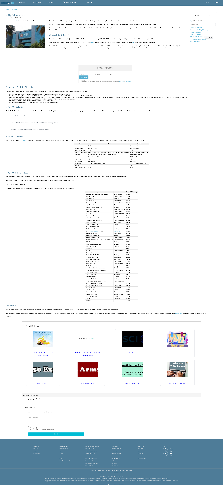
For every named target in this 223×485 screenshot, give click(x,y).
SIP (60, 451)
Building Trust (141, 446)
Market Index (177, 353)
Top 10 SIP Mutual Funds (91, 451)
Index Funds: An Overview (177, 383)
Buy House (114, 460)
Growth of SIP (115, 451)
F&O (133, 42)
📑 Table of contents (196, 21)
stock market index (12, 21)
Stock (12, 9)
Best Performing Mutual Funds (92, 446)
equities (78, 21)
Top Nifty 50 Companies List (199, 39)
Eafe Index (132, 353)
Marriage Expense (116, 458)
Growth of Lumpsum (116, 448)
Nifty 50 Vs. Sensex (195, 34)
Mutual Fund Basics (63, 446)
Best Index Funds (89, 465)
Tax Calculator (115, 446)
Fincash (7, 9)
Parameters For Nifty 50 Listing (199, 30)
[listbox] (203, 15)
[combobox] (74, 3)
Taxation (61, 453)
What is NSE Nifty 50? (196, 27)
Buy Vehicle (114, 463)
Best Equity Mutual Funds (91, 458)
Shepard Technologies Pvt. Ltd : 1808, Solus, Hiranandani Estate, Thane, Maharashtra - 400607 (111, 470)
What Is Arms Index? (87, 383)
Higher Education (115, 456)
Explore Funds (36, 453)
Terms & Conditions (111, 476)
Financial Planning (63, 448)
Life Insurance (94, 231)
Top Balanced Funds (90, 453)
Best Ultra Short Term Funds (91, 463)
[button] (111, 407)
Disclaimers (120, 476)
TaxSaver (35, 451)
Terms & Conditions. (128, 81)
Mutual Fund (178, 313)
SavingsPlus (36, 446)
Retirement (61, 456)
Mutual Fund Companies (65, 460)
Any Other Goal (115, 465)
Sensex (23, 140)
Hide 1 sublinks (208, 37)
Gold (60, 458)
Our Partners (140, 453)
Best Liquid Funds (89, 448)
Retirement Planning (116, 453)
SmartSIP (35, 448)
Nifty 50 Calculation (195, 32)
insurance (117, 231)
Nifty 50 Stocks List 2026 (197, 36)
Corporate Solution (142, 458)
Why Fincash (140, 448)
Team (139, 451)
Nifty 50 (16, 9)
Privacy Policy (121, 81)
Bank (92, 42)
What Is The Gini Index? (132, 383)
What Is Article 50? (43, 383)
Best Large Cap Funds (90, 460)
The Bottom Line (195, 41)
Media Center (141, 456)
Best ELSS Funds (89, 456)
